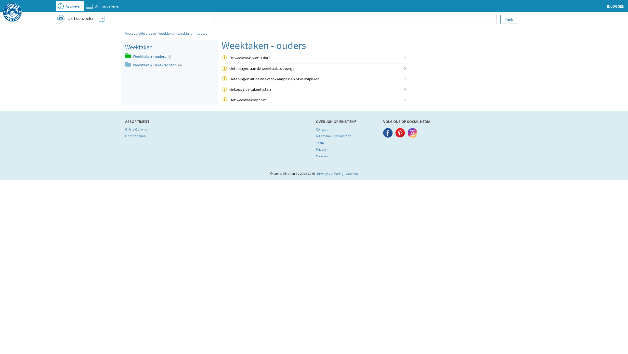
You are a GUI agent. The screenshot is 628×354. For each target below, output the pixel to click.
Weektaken (166, 33)
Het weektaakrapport (247, 99)
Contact (321, 129)
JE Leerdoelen (81, 18)
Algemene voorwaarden (333, 136)
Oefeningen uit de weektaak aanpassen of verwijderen (274, 78)
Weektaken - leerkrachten (155, 64)
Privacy (321, 149)
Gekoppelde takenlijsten (250, 89)
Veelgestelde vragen (140, 33)
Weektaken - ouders (192, 33)
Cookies (322, 156)
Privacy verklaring (330, 173)
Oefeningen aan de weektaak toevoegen (263, 68)
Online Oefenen (136, 129)
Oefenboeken (135, 136)
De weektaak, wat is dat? (249, 57)
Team (320, 143)
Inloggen (615, 6)
